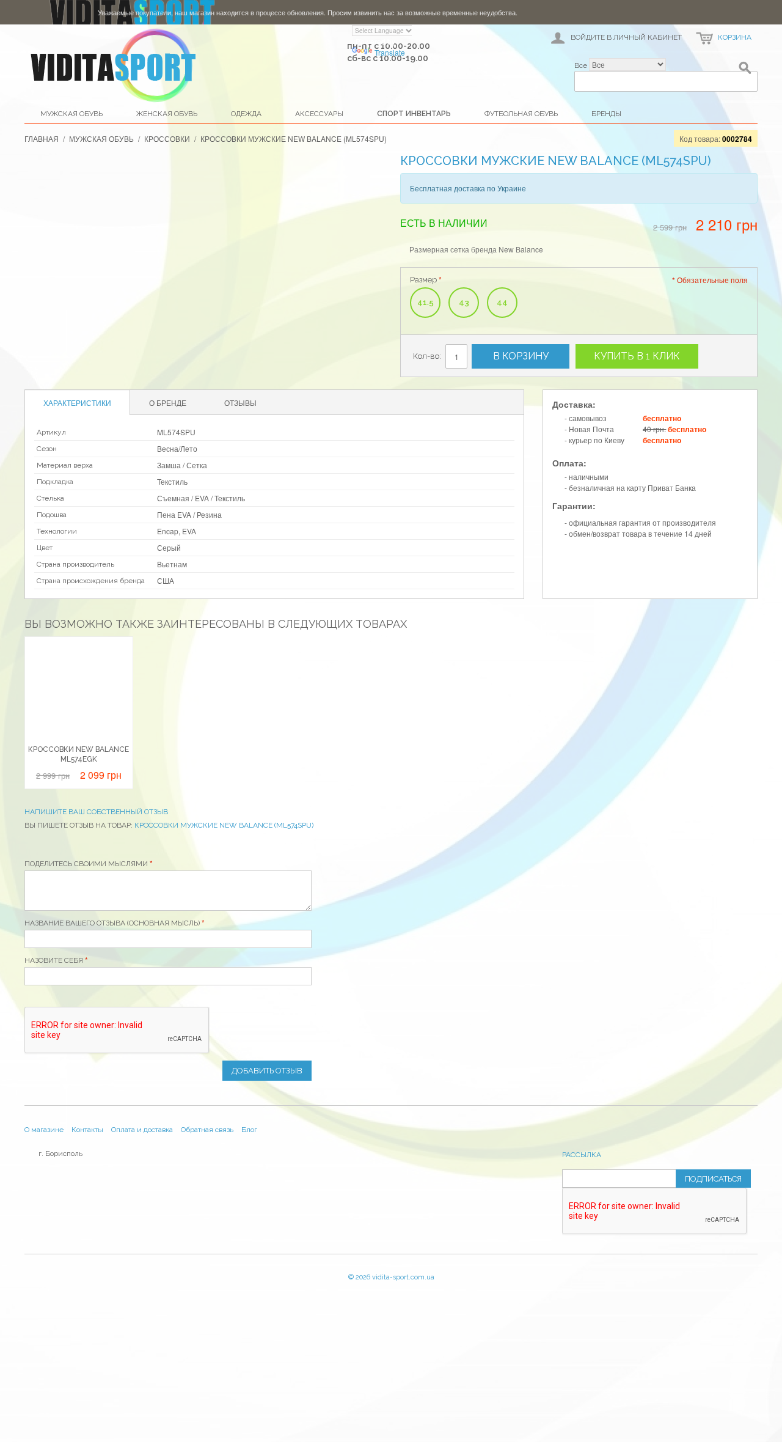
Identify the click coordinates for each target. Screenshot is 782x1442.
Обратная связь (207, 1129)
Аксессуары (319, 113)
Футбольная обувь (521, 113)
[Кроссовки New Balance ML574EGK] (79, 690)
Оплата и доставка (142, 1129)
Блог (249, 1129)
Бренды (606, 113)
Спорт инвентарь (414, 113)
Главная (41, 138)
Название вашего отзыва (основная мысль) (112, 923)
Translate (390, 52)
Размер (423, 279)
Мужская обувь (71, 113)
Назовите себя (53, 960)
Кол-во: (427, 356)
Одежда (246, 113)
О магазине (44, 1129)
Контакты (87, 1129)
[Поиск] (745, 70)
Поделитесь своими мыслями (86, 863)
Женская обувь (166, 113)
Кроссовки (167, 138)
